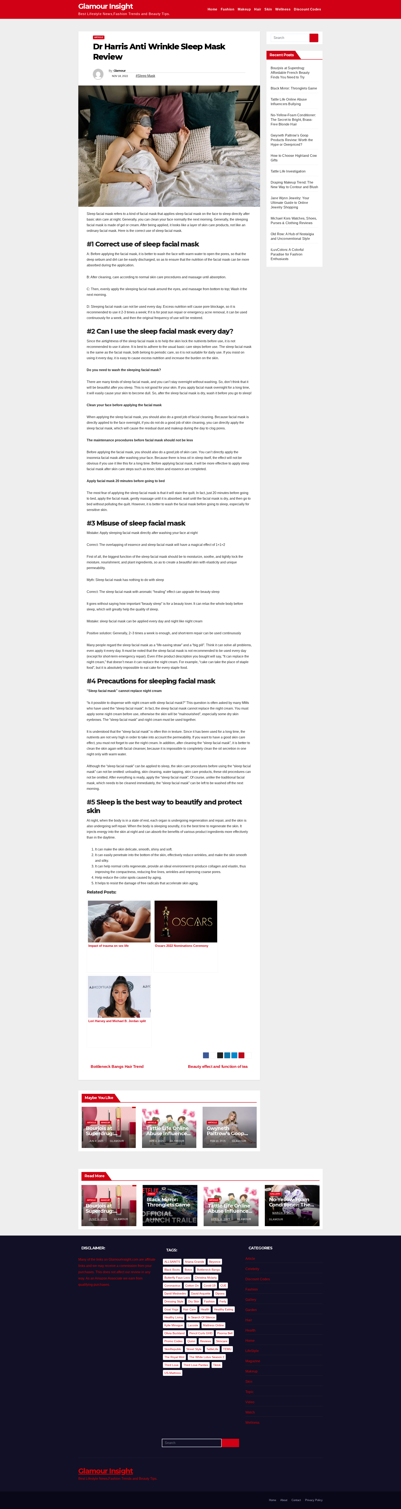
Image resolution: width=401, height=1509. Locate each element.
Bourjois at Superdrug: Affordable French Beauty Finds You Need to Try (290, 72)
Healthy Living (173, 1317)
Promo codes (173, 1341)
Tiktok (217, 1365)
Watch (250, 1412)
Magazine (252, 1361)
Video (151, 1194)
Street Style (194, 1349)
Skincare (221, 1341)
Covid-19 (210, 1285)
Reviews (205, 1341)
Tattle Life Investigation (288, 171)
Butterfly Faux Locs (177, 1277)
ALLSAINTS (172, 1261)
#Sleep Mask (145, 76)
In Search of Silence (201, 1317)
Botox (188, 1269)
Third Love (171, 1365)
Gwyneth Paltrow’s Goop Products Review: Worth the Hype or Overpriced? (292, 140)
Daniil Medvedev (175, 1293)
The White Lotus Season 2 (206, 1357)
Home (212, 9)
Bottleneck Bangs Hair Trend (117, 1066)
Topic (249, 1392)
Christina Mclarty (206, 1277)
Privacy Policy (314, 1500)
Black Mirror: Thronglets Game (294, 88)
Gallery (275, 1194)
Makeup (244, 9)
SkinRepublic (172, 1349)
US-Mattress (172, 1373)
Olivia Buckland (174, 1333)
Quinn (191, 1341)
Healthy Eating (223, 1309)
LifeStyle (252, 1351)
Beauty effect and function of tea (218, 1066)
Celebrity (252, 1269)
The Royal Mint (174, 1357)
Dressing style (173, 1301)
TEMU (227, 1349)
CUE (223, 1285)
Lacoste (193, 1325)
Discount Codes (307, 9)
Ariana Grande (194, 1261)
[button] (220, 1055)
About (283, 1500)
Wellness (283, 9)
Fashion (228, 9)
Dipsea (220, 1293)
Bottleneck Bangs (208, 1269)
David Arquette (201, 1293)
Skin (268, 9)
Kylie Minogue (173, 1325)
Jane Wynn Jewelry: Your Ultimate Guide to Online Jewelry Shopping (290, 202)
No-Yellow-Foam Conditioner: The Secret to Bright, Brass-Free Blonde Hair (293, 119)
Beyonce (215, 1261)
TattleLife (212, 1349)
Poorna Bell (224, 1333)
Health (205, 1309)
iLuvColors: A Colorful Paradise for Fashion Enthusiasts (287, 254)
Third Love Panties (195, 1365)
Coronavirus (172, 1285)
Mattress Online (213, 1325)
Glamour (119, 71)
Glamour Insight (105, 6)
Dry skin (193, 1301)
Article (98, 37)
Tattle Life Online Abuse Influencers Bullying (168, 1133)
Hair (257, 9)
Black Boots (172, 1269)
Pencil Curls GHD (200, 1333)
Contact (296, 1500)
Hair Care (189, 1309)
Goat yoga (171, 1309)
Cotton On (192, 1285)
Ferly (223, 1301)
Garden (251, 1310)
